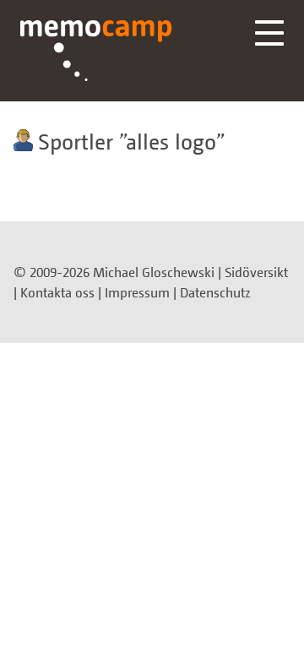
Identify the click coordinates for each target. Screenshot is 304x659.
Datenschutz (215, 292)
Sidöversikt (256, 272)
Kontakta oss (57, 292)
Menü (269, 33)
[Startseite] (96, 50)
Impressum (137, 292)
